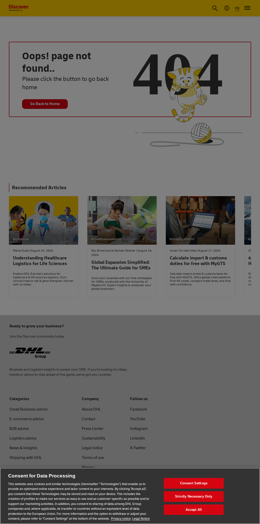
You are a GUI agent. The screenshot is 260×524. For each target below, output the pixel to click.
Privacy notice (121, 519)
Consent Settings (193, 483)
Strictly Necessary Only (193, 496)
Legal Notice (141, 519)
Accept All (194, 510)
